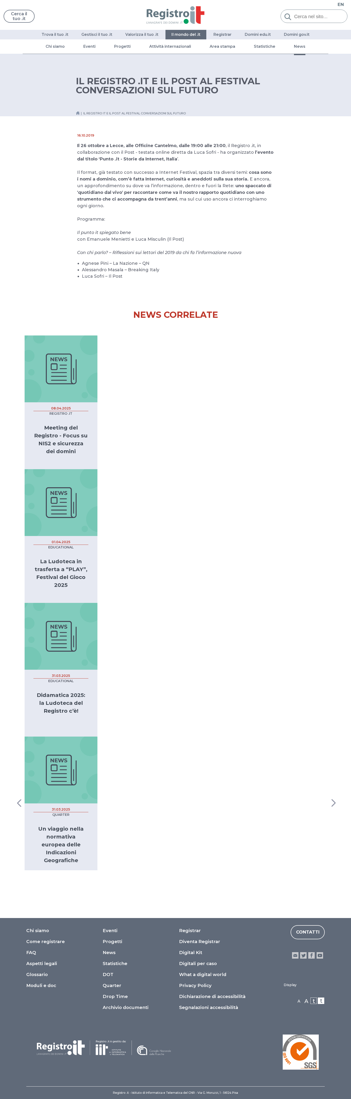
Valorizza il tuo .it (141, 34)
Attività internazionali (170, 46)
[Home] (175, 15)
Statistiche (264, 46)
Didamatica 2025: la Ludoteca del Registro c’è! (61, 703)
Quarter (112, 985)
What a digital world (202, 974)
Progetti (122, 46)
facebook (311, 955)
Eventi (89, 46)
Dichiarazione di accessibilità (212, 996)
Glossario (37, 974)
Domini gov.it (296, 34)
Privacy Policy (195, 985)
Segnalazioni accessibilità (208, 1007)
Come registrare (45, 941)
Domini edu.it (258, 34)
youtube (320, 955)
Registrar (222, 34)
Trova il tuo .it (55, 34)
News (299, 46)
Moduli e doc (41, 985)
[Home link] (78, 113)
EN (341, 4)
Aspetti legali (41, 963)
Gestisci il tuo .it (96, 34)
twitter (303, 955)
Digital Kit (190, 952)
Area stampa (222, 46)
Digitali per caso (198, 963)
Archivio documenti (126, 1007)
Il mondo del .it (185, 34)
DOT (108, 974)
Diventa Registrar (199, 941)
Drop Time (115, 996)
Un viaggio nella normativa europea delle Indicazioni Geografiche (61, 845)
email (295, 955)
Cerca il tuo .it (19, 16)
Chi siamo (55, 46)
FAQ (31, 952)
